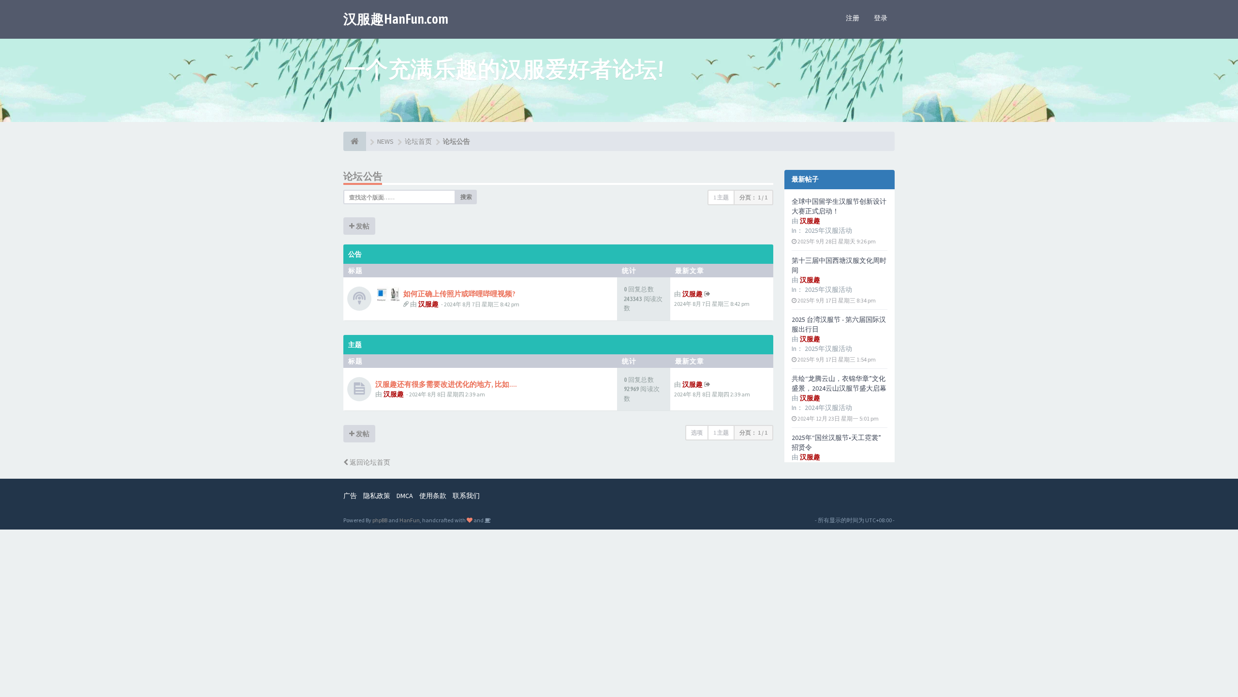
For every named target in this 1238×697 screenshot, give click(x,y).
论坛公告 (363, 176)
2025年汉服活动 (828, 230)
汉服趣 (428, 304)
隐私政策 (376, 495)
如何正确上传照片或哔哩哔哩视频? (459, 293)
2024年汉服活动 (828, 407)
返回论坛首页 (369, 462)
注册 (852, 18)
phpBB (379, 520)
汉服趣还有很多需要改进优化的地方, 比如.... (446, 384)
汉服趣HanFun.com (395, 19)
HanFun (409, 520)
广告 (350, 495)
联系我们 (466, 495)
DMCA (405, 495)
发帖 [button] (361, 226)
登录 (880, 18)
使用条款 (432, 495)
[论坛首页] (354, 141)
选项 (697, 432)
